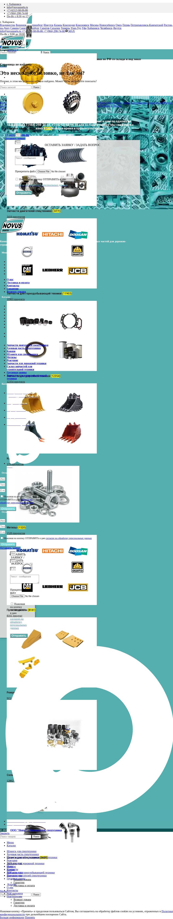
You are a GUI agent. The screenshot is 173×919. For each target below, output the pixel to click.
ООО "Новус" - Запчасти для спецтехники (36, 830)
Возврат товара (16, 273)
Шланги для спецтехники (22, 315)
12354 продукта (16, 381)
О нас (10, 261)
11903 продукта (16, 299)
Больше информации (12, 917)
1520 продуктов (16, 533)
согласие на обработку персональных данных (69, 538)
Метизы (12, 318)
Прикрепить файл (25, 171)
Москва (94, 25)
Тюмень (65, 28)
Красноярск (82, 25)
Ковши (11, 312)
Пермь (126, 25)
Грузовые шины (17, 333)
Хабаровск (93, 28)
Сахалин (55, 28)
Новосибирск (107, 25)
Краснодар (69, 25)
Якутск (117, 28)
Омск (119, 25)
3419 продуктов (16, 216)
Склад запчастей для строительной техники (20, 329)
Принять (30, 917)
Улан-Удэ (76, 28)
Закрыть (4, 833)
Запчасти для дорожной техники (26, 324)
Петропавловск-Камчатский (147, 25)
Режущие (12, 321)
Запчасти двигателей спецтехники (27, 306)
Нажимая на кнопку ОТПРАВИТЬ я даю (17, 499)
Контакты (13, 267)
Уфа (84, 28)
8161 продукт (14, 615)
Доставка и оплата (24, 885)
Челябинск (106, 28)
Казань (58, 25)
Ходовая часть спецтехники (24, 309)
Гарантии (19, 882)
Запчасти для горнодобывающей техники (27, 338)
